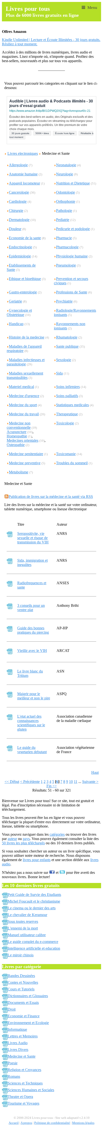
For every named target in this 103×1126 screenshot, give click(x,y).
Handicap (16, 324)
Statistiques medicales (72, 405)
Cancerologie (19, 192)
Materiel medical (21, 387)
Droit (12, 1009)
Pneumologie (66, 265)
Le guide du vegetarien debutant (32, 749)
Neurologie (64, 174)
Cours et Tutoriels (21, 989)
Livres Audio (18, 1043)
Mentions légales (83, 1123)
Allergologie (18, 165)
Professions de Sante (71, 292)
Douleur (15, 229)
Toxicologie (65, 423)
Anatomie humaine (23, 174)
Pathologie (64, 211)
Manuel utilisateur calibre (27, 935)
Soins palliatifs (67, 396)
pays (26, 839)
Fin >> (51, 786)
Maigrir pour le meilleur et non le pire (33, 696)
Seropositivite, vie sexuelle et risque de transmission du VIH (33, 537)
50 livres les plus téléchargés (23, 843)
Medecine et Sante (21, 1056)
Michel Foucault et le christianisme (34, 901)
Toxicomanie (66, 454)
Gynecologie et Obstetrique (19, 312)
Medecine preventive (24, 463)
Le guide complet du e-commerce (33, 942)
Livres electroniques (22, 153)
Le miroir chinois (21, 955)
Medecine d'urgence (24, 396)
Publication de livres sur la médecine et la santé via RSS (51, 496)
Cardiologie (18, 201)
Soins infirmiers (68, 387)
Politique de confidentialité (52, 1123)
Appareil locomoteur (24, 183)
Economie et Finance (24, 1016)
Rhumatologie (66, 337)
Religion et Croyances (24, 1070)
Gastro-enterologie (23, 292)
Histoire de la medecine (26, 337)
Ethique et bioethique (25, 279)
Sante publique (67, 346)
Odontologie (65, 192)
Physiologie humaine (72, 256)
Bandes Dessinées (21, 976)
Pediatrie (62, 220)
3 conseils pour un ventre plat (31, 607)
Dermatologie (19, 220)
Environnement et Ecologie (28, 1023)
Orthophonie (65, 201)
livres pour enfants (37, 860)
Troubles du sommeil (72, 463)
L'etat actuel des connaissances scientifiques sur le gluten (31, 722)
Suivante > (90, 782)
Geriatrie (15, 301)
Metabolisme (18, 472)
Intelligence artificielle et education (34, 948)
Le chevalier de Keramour (27, 915)
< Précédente (30, 782)
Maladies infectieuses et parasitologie (26, 362)
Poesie (12, 1063)
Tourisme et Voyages (23, 1103)
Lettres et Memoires (23, 1036)
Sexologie (63, 360)
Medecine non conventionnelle (19, 425)
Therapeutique (67, 414)
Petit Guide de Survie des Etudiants (34, 895)
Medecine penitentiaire (26, 454)
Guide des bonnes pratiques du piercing (33, 630)
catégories (57, 834)
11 (75, 782)
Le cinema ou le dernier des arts (32, 908)
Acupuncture (16, 432)
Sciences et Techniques (25, 1083)
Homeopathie (17, 436)
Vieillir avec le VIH (32, 651)
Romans (14, 1076)
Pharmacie (64, 238)
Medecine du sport (23, 405)
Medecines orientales (22, 440)
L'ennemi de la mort (23, 928)
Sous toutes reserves (23, 921)
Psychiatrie (64, 301)
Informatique (17, 1029)
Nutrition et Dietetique (73, 183)
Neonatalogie (66, 165)
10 (71, 782)
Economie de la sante (25, 238)
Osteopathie (16, 445)
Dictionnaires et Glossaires (28, 996)
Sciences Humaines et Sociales (31, 1090)
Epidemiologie (20, 256)
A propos (26, 1123)
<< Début (12, 782)
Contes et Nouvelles (23, 982)
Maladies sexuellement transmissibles (25, 375)
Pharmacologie (67, 247)
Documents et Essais (23, 1003)
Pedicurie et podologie (73, 229)
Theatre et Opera (20, 1097)
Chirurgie (16, 211)
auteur (12, 839)
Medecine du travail (24, 414)
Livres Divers (18, 1050)
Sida (59, 373)
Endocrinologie (20, 247)
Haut (95, 772)
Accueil (14, 1123)
